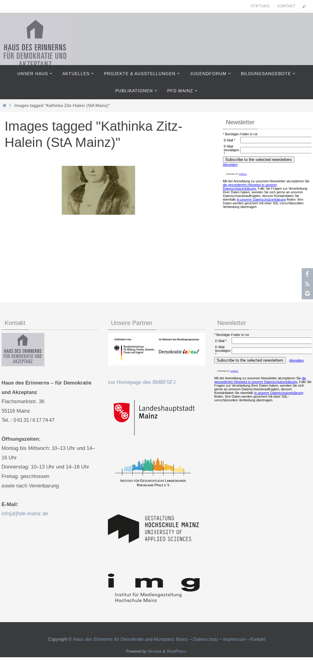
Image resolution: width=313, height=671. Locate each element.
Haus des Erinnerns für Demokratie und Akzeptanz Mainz (131, 639)
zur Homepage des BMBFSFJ (142, 382)
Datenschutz (205, 639)
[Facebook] (306, 274)
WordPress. (177, 651)
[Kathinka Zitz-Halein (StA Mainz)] (98, 190)
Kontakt (286, 6)
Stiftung (260, 6)
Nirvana (154, 651)
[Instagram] (306, 293)
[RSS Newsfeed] (306, 284)
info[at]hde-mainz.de (25, 513)
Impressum (234, 639)
